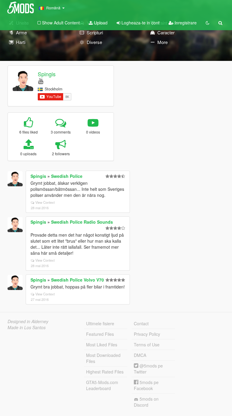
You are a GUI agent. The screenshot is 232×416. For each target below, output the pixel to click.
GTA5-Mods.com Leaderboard (102, 385)
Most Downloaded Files (103, 358)
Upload (100, 23)
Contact (141, 323)
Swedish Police (66, 176)
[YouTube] (41, 80)
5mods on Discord (146, 402)
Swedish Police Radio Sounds (82, 222)
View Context (45, 202)
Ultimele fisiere (100, 323)
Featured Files (100, 334)
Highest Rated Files (105, 372)
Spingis (47, 74)
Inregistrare (185, 23)
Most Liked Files (101, 345)
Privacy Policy (147, 334)
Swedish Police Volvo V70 (77, 280)
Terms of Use (147, 345)
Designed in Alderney (28, 321)
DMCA (140, 355)
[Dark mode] (207, 22)
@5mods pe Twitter (148, 369)
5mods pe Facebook (146, 385)
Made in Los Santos (27, 327)
